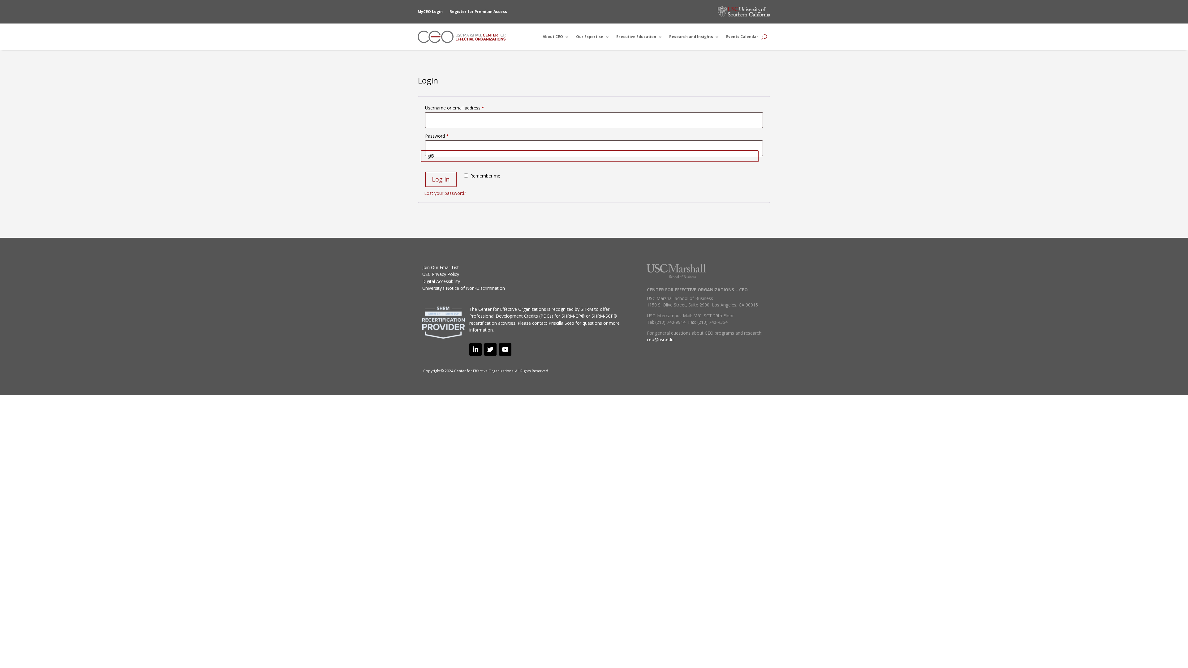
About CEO (553, 36)
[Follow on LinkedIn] (475, 349)
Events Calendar (742, 36)
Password (445, 136)
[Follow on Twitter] (490, 349)
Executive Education (636, 36)
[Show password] (590, 156)
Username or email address (463, 108)
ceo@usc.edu (660, 339)
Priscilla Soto (561, 323)
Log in (441, 179)
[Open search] (764, 37)
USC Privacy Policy (440, 274)
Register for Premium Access (478, 11)
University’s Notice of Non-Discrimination (463, 288)
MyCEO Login (430, 11)
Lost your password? (445, 193)
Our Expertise (589, 36)
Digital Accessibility (441, 281)
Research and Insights (691, 36)
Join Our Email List (440, 267)
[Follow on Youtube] (505, 349)
